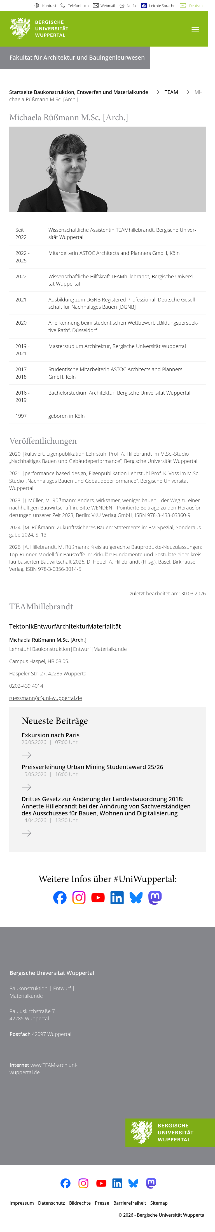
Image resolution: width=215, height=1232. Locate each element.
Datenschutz (51, 1203)
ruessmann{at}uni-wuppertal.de (45, 698)
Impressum (22, 1203)
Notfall (132, 5)
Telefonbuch (78, 5)
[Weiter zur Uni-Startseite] (49, 29)
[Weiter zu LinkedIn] (117, 897)
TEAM (172, 92)
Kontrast (49, 5)
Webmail (108, 5)
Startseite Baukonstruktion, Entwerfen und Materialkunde (79, 92)
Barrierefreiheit (129, 1203)
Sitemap (159, 1203)
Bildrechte (80, 1203)
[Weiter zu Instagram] (79, 897)
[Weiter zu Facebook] (60, 897)
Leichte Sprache (162, 5)
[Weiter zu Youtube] (98, 897)
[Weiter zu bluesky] (136, 898)
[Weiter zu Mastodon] (155, 898)
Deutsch (196, 5)
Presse (102, 1203)
